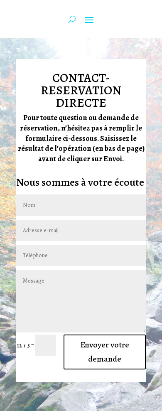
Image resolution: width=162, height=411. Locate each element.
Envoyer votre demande (104, 351)
